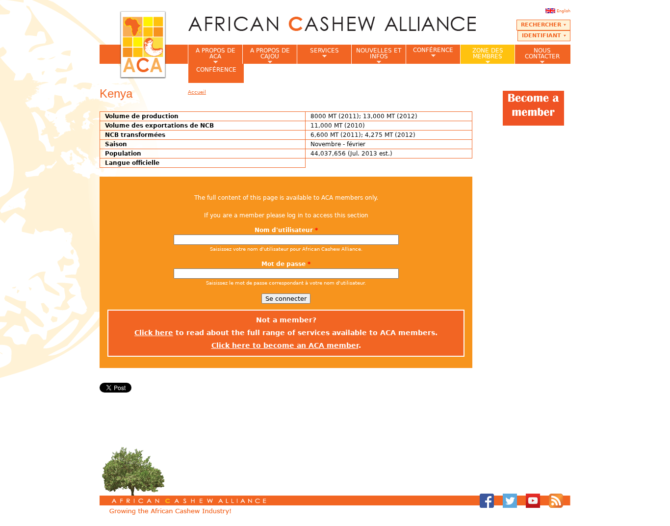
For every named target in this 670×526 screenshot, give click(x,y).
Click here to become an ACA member (285, 345)
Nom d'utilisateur (286, 230)
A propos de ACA (211, 55)
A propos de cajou (266, 55)
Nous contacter (537, 55)
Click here (153, 333)
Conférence (429, 53)
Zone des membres (481, 55)
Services (318, 53)
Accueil (197, 92)
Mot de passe (285, 264)
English (563, 10)
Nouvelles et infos (376, 55)
